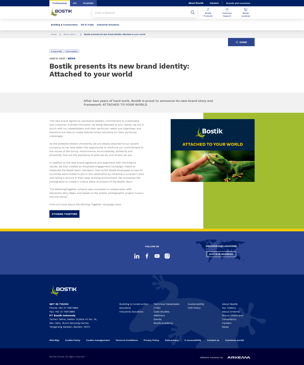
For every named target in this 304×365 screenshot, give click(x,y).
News (225, 326)
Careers (214, 3)
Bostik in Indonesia (221, 254)
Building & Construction (64, 24)
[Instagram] (167, 256)
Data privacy (172, 340)
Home (54, 34)
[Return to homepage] (63, 12)
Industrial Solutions (108, 24)
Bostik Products (208, 14)
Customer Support (227, 14)
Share (243, 42)
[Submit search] (192, 12)
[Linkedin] (136, 256)
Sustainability (196, 304)
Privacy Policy (151, 340)
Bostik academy (245, 14)
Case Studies (161, 311)
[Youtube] (157, 256)
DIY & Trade (87, 24)
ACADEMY (88, 3)
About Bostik (196, 3)
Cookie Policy (72, 340)
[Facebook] (146, 256)
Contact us (213, 340)
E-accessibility (193, 340)
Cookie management (98, 340)
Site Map (54, 340)
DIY (75, 3)
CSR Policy (194, 307)
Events (158, 319)
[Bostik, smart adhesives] (66, 297)
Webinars (159, 315)
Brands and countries (238, 3)
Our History (229, 307)
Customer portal (234, 340)
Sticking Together (64, 214)
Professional (60, 3)
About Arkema (231, 311)
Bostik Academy (163, 323)
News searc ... (70, 34)
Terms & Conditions (126, 340)
